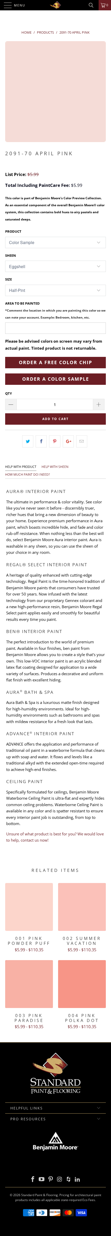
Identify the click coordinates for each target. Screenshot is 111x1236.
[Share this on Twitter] (27, 441)
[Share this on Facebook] (41, 441)
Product (13, 231)
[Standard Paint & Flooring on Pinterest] (51, 1179)
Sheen (10, 255)
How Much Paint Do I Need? (27, 474)
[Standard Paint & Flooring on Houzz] (69, 1179)
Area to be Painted (55, 310)
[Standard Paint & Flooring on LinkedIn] (78, 1179)
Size (8, 279)
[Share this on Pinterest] (54, 441)
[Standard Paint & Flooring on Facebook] (33, 1179)
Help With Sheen (55, 467)
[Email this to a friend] (81, 441)
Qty (8, 393)
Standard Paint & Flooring (39, 1195)
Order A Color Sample (55, 379)
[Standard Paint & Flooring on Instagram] (60, 1179)
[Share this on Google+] (68, 441)
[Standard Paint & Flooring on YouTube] (42, 1179)
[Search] (93, 5)
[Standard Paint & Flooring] (55, 5)
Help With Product (20, 467)
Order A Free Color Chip (55, 362)
